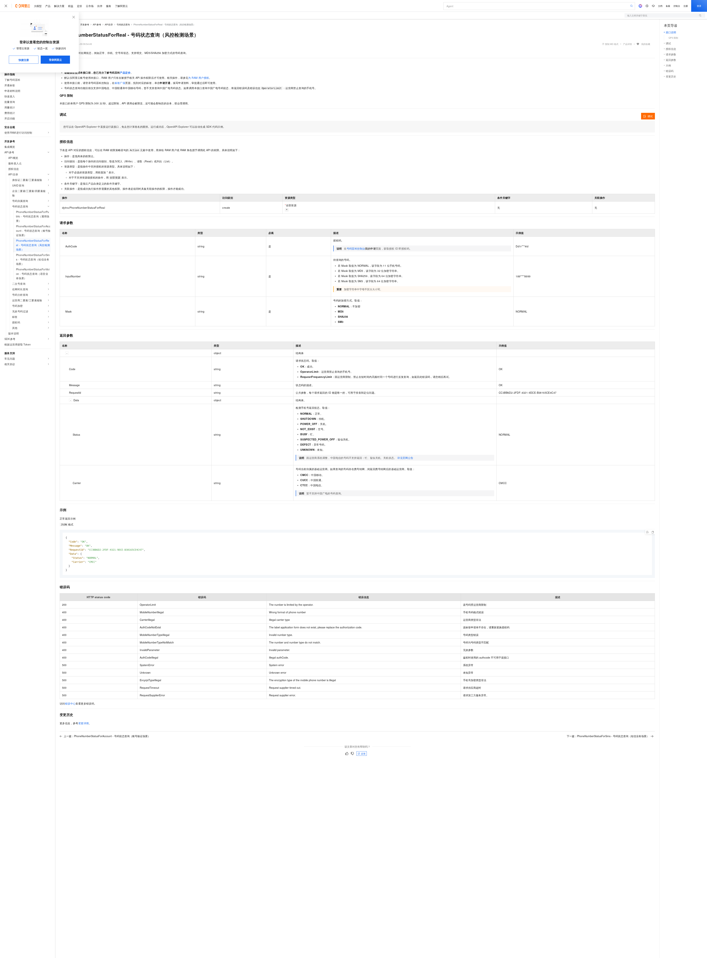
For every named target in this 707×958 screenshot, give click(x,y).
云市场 (90, 6)
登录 (699, 5)
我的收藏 (645, 43)
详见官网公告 (405, 458)
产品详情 (627, 43)
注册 (685, 5)
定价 (79, 6)
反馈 (363, 753)
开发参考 (84, 24)
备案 (668, 5)
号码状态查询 (123, 24)
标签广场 (120, 83)
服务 (108, 6)
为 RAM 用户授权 (198, 78)
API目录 (109, 24)
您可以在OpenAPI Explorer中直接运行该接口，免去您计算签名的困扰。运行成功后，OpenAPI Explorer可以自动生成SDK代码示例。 (144, 126)
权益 (70, 6)
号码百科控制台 (356, 248)
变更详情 (83, 723)
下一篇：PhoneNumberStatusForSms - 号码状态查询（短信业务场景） (608, 736)
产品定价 (125, 72)
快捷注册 (24, 60)
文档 (660, 5)
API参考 (97, 24)
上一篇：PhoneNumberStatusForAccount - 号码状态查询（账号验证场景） (107, 736)
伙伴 (99, 6)
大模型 (38, 6)
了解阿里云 (121, 6)
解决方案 (59, 6)
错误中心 (70, 703)
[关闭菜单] (6, 6)
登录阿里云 (55, 59)
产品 (47, 6)
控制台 (676, 5)
